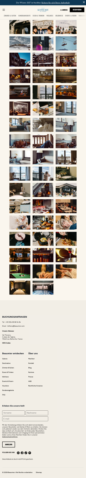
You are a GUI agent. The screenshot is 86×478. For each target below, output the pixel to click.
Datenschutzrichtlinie (9, 437)
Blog (29, 368)
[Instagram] (18, 452)
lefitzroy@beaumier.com (16, 326)
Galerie (4, 359)
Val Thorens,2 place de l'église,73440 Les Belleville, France (12, 337)
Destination (6, 363)
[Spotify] (29, 452)
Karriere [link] (31, 372)
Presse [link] (30, 377)
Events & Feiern (70, 16)
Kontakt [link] (31, 363)
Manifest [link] (31, 359)
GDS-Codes (6, 343)
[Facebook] (22, 452)
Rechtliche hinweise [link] (35, 386)
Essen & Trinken (38, 16)
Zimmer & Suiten (10, 16)
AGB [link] (29, 381)
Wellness (49, 16)
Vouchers (82, 16)
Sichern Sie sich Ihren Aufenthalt (55, 3)
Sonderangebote (24, 16)
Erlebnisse (59, 16)
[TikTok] (26, 452)
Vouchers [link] (5, 386)
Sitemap (39, 472)
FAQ (3, 395)
